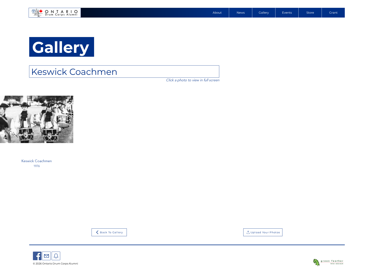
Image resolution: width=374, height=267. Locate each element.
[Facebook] (37, 256)
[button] (286, 13)
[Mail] (46, 256)
